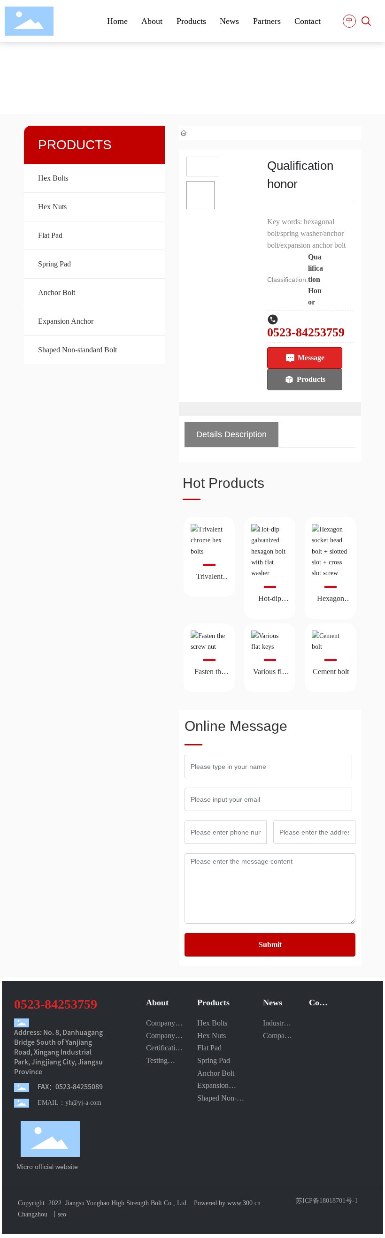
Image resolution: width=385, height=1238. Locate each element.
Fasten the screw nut (209, 675)
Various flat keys (270, 675)
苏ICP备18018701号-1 (327, 1201)
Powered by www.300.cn (227, 1203)
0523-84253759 (306, 332)
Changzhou (32, 1214)
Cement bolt (331, 672)
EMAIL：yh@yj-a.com (69, 1102)
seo (62, 1214)
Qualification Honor (315, 279)
